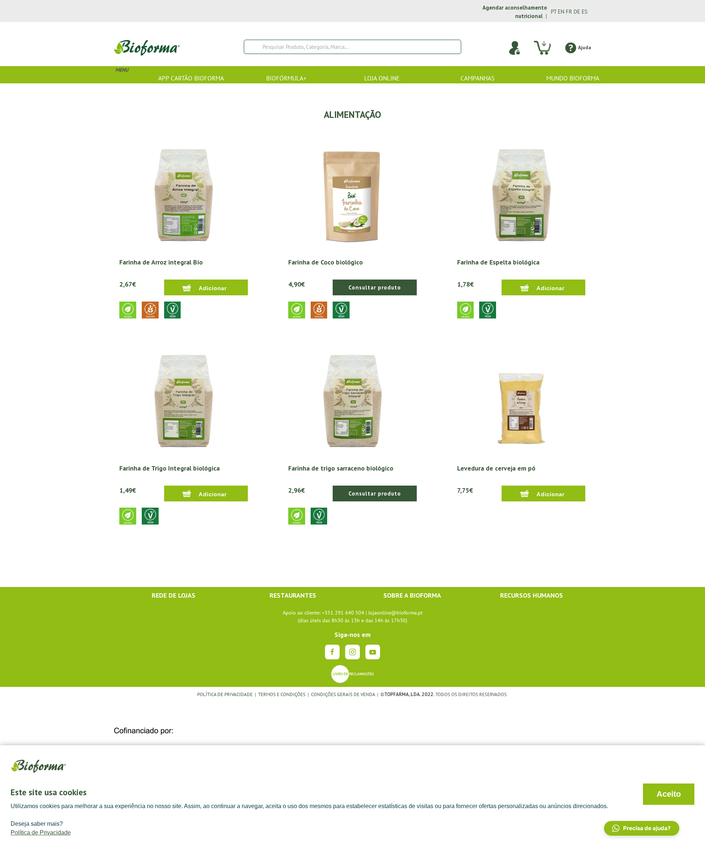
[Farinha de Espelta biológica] (521, 193)
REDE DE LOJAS (173, 595)
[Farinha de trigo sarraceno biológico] (352, 399)
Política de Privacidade (41, 832)
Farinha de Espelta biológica (498, 262)
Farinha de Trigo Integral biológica (169, 468)
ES (585, 11)
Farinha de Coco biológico (325, 262)
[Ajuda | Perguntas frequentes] (570, 47)
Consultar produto (374, 287)
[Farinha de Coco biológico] (352, 193)
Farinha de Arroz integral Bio (161, 262)
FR (569, 11)
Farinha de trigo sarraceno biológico (340, 468)
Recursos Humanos (531, 595)
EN (561, 11)
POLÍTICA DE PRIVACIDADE (225, 694)
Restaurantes (293, 595)
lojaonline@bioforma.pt (395, 612)
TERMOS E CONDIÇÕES (282, 694)
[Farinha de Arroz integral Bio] (183, 193)
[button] (641, 828)
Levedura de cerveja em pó (496, 468)
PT (553, 11)
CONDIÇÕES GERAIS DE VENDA (343, 694)
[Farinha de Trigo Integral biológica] (183, 399)
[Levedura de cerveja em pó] (521, 399)
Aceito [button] (669, 794)
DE (577, 11)
